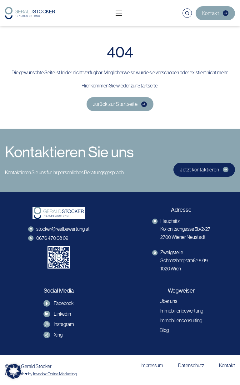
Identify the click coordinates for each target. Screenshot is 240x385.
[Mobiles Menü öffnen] (119, 13)
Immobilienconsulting (181, 320)
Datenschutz (191, 365)
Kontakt (210, 13)
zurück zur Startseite (115, 104)
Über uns (168, 301)
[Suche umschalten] (187, 13)
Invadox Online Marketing (55, 374)
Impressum (152, 365)
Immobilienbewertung (181, 311)
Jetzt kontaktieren (199, 170)
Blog (164, 330)
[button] (14, 371)
